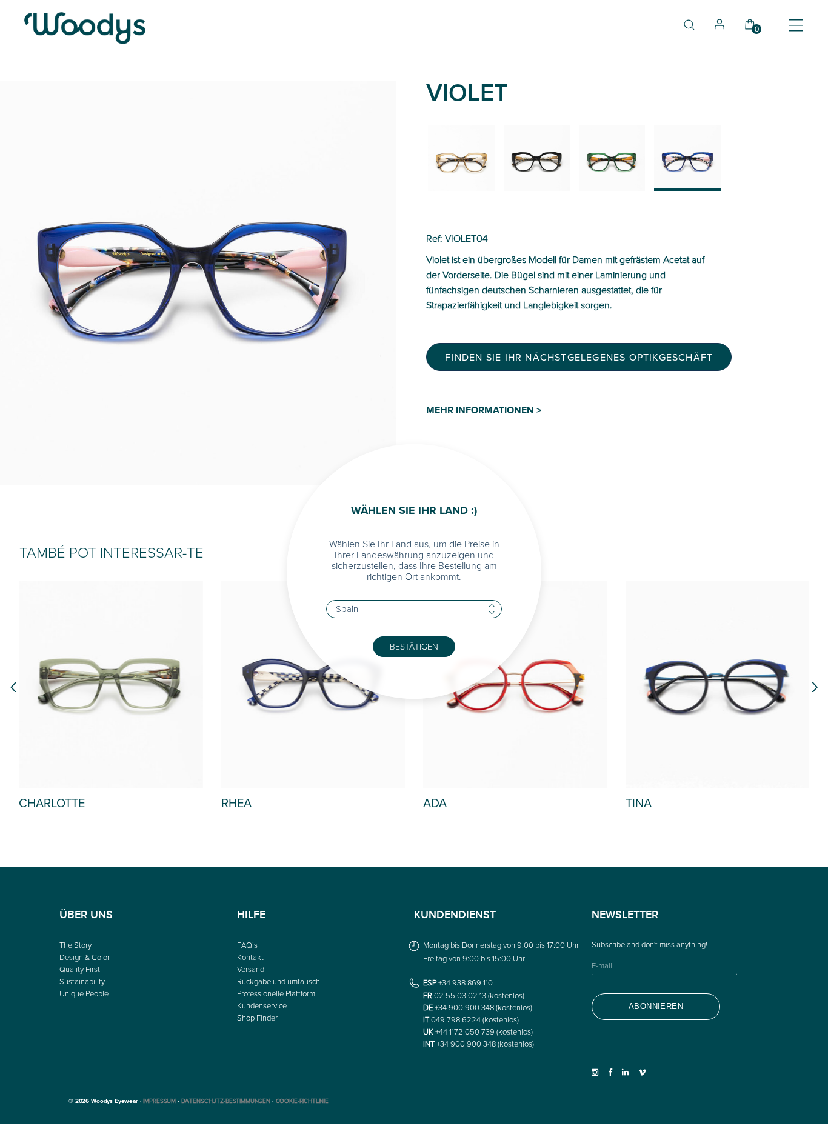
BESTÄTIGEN (414, 646)
